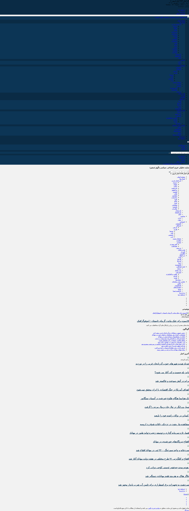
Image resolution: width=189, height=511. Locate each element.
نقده (175, 43)
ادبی (171, 80)
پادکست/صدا (177, 135)
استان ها (182, 22)
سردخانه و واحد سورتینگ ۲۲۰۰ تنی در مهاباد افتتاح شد (162, 450)
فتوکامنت (178, 129)
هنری (175, 73)
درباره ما (182, 12)
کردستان (178, 54)
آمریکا (179, 105)
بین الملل (182, 99)
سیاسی (182, 60)
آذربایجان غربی (176, 24)
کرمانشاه (178, 56)
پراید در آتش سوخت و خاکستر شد (172, 381)
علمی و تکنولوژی (171, 118)
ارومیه (175, 26)
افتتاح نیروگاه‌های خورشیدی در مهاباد (171, 441)
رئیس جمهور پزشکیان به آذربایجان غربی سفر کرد (169, 333)
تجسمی (170, 78)
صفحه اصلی (181, 20)
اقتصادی (178, 67)
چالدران (174, 52)
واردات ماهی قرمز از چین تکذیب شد (173, 346)
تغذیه (175, 121)
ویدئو (179, 133)
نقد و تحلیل (181, 93)
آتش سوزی (173, 88)
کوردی (183, 95)
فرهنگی (178, 69)
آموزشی (178, 116)
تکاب (175, 37)
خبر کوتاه (178, 114)
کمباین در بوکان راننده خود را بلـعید (171, 415)
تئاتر (172, 77)
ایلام (179, 58)
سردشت (174, 32)
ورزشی (178, 92)
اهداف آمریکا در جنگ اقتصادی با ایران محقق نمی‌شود (163, 389)
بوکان (175, 30)
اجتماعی (182, 65)
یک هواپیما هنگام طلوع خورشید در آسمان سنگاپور (165, 398)
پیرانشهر (174, 34)
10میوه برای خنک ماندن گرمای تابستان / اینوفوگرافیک (163, 321)
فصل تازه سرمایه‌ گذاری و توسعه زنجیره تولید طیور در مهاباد (159, 433)
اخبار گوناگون (180, 110)
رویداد (179, 112)
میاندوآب (174, 41)
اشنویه (175, 35)
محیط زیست (177, 82)
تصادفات (174, 90)
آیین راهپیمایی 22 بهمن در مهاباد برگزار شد (171, 342)
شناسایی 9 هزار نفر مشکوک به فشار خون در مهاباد (168, 335)
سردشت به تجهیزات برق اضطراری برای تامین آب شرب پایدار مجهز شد (153, 485)
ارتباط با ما (181, 10)
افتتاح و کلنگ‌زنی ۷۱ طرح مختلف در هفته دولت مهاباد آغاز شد (159, 459)
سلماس (174, 49)
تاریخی (175, 71)
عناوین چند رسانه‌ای (178, 125)
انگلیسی (182, 97)
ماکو (175, 45)
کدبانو (175, 120)
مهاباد (175, 28)
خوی (175, 47)
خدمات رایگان (180, 14)
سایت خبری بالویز (154, 508)
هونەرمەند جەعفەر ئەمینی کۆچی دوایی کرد (167, 467)
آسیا (179, 101)
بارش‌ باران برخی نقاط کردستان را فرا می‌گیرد (170, 348)
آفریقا (179, 103)
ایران (179, 62)
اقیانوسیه (178, 108)
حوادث (179, 86)
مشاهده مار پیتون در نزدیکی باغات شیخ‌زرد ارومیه (164, 424)
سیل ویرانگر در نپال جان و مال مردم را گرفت (167, 407)
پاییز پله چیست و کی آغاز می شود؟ (172, 372)
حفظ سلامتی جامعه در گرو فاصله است (171, 340)
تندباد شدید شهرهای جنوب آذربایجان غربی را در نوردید (162, 363)
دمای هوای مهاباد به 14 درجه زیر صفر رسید (171, 350)
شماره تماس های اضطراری (172, 164)
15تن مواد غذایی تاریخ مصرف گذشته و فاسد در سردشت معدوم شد (163, 344)
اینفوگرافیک (177, 131)
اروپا (179, 106)
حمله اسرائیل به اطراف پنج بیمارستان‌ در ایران (170, 338)
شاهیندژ (174, 39)
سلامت (178, 84)
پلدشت (175, 50)
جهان (179, 63)
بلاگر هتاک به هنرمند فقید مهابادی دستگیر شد (167, 476)
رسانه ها (178, 123)
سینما (171, 75)
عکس (179, 127)
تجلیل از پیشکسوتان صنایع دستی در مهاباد (171, 337)
